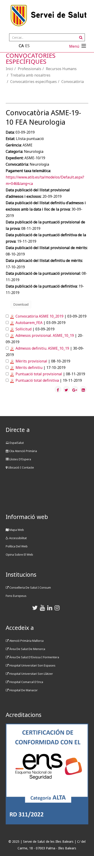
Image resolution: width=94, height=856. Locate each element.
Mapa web (16, 530)
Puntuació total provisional (39, 373)
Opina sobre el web (19, 554)
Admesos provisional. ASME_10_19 (45, 335)
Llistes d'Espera (20, 459)
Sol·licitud (23, 329)
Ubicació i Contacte (20, 467)
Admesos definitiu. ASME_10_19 (42, 348)
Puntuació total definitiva (37, 380)
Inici (9, 68)
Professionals (29, 68)
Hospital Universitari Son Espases (32, 665)
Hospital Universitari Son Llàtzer (31, 674)
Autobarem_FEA (29, 322)
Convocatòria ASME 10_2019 (39, 316)
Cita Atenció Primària (22, 451)
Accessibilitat (17, 538)
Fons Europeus (16, 596)
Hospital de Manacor (23, 690)
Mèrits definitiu (29, 367)
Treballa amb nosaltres (30, 75)
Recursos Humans (61, 68)
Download (21, 304)
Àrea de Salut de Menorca (27, 649)
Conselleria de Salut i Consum (30, 587)
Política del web (17, 546)
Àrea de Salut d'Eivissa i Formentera (34, 657)
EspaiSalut (16, 443)
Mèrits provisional (31, 361)
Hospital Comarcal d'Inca (26, 682)
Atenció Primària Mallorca (26, 641)
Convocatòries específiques (33, 81)
